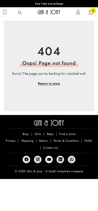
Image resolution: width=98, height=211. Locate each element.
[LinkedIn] (60, 159)
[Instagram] (37, 159)
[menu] (5, 12)
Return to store (49, 83)
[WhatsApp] (71, 159)
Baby (50, 134)
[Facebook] (26, 159)
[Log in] (78, 12)
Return (43, 140)
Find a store (67, 134)
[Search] (20, 12)
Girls (38, 134)
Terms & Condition (66, 140)
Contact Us (50, 148)
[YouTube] (49, 159)
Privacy (10, 140)
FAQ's (88, 140)
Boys (26, 134)
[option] (49, 3)
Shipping (27, 140)
